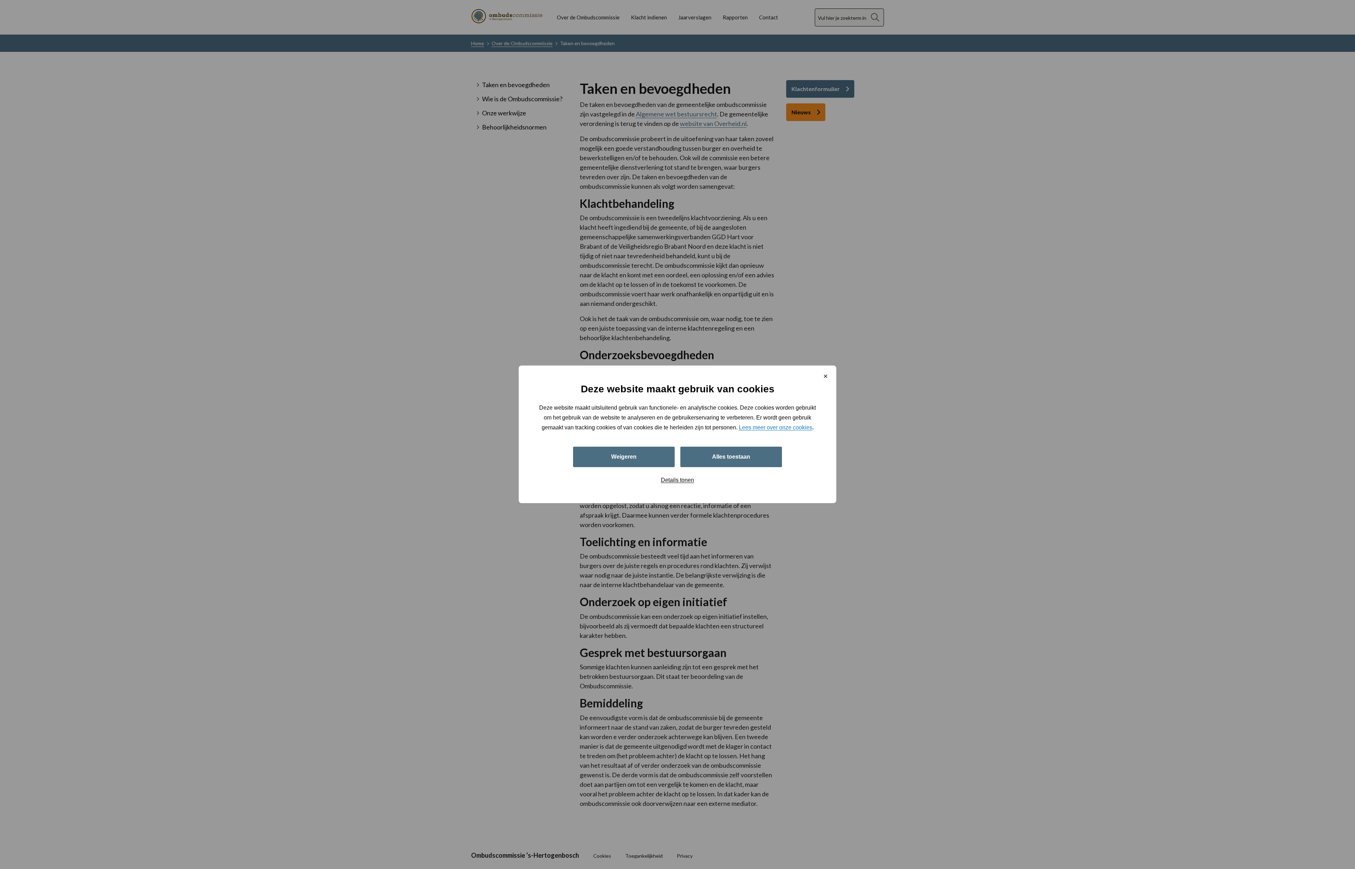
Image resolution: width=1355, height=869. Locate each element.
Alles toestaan (731, 457)
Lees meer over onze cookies (775, 428)
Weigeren (624, 457)
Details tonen (677, 480)
